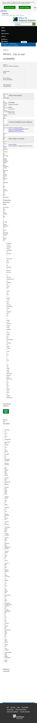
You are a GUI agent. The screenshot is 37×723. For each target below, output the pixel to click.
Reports (3, 30)
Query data (6, 411)
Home (3, 28)
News (18, 707)
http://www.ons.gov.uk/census (16, 131)
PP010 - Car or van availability (11, 45)
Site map (13, 707)
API (8, 707)
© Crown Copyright (25, 711)
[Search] (33, 24)
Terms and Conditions (12, 711)
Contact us (4, 39)
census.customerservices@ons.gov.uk (18, 129)
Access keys (10, 709)
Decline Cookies (24, 7)
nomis (5, 13)
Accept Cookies (9, 7)
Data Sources (5, 33)
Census (3, 36)
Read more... (6, 661)
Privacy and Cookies (20, 709)
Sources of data (12, 144)
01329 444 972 (18, 130)
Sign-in (24, 42)
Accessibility (25, 707)
